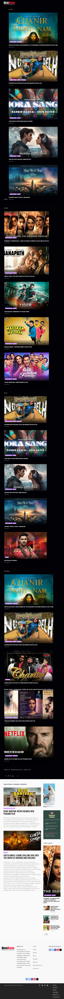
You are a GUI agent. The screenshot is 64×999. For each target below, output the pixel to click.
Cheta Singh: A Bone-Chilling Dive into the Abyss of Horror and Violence (21, 856)
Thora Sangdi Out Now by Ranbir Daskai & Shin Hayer (21, 121)
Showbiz (19, 41)
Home (5, 199)
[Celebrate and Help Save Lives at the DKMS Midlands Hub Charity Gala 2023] (28, 665)
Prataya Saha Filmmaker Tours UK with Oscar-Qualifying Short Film (19, 721)
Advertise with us (16, 769)
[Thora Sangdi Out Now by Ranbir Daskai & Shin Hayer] (33, 104)
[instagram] (10, 776)
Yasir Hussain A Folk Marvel (10, 560)
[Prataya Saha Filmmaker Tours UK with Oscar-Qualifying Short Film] (28, 703)
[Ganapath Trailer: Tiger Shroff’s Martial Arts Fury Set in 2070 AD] (26, 261)
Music (18, 79)
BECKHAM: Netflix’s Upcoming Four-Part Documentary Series (18, 759)
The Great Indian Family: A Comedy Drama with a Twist (16, 382)
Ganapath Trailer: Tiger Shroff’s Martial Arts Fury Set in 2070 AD (19, 276)
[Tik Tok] (15, 776)
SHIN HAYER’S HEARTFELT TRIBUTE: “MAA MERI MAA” (19, 197)
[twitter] (8, 776)
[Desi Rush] (9, 3)
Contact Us (27, 769)
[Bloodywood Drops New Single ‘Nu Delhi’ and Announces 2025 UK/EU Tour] (33, 66)
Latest (11, 9)
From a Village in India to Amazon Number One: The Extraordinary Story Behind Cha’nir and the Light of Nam (33, 45)
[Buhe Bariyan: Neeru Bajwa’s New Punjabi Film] (22, 797)
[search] (17, 776)
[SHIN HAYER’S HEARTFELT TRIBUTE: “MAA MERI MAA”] (33, 180)
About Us (7, 769)
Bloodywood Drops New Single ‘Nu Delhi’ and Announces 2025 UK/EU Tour (25, 83)
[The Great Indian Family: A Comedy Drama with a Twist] (26, 366)
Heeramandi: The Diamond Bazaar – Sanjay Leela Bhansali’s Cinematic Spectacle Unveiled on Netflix (26, 241)
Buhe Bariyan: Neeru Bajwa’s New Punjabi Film (19, 812)
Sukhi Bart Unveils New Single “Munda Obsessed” (20, 159)
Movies (6, 208)
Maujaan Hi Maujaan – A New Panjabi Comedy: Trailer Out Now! (18, 347)
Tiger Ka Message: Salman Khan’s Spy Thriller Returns (16, 311)
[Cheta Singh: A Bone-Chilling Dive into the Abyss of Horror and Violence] (22, 840)
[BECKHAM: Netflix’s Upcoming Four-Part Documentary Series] (28, 742)
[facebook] (6, 776)
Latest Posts (13, 41)
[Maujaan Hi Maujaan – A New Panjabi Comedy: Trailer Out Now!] (26, 331)
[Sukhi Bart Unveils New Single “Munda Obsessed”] (33, 142)
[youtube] (13, 776)
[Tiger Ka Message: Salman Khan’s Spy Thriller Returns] (26, 296)
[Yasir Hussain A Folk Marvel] (25, 545)
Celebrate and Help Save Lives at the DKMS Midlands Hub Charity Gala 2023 (21, 683)
